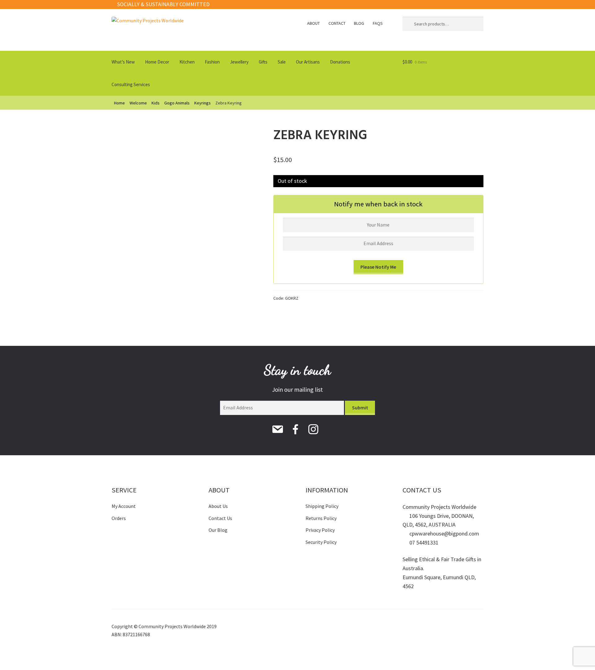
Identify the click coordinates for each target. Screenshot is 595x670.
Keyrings (202, 103)
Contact (337, 23)
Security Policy (321, 542)
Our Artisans (308, 62)
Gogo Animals (177, 103)
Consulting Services (131, 84)
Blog (359, 23)
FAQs (378, 23)
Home (119, 103)
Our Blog (218, 530)
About (313, 23)
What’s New (123, 62)
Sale (282, 62)
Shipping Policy (322, 506)
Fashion (212, 62)
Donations (340, 62)
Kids (156, 103)
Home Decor (157, 62)
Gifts (263, 62)
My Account (124, 506)
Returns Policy (321, 518)
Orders (119, 518)
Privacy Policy (320, 530)
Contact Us (220, 518)
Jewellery (239, 62)
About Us (218, 506)
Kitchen (187, 62)
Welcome (138, 103)
